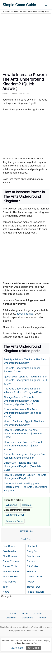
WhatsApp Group (15, 514)
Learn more (17, 648)
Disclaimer (11, 617)
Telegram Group (14, 521)
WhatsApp (11, 505)
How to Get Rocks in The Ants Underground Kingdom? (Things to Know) (23, 433)
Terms (25, 613)
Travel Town (33, 586)
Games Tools (10, 566)
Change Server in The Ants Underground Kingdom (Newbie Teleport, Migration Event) (21, 401)
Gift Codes (32, 566)
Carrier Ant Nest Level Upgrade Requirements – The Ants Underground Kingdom (25, 487)
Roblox (30, 581)
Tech (5, 586)
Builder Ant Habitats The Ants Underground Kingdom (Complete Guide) (22, 466)
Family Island (34, 556)
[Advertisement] (26, 42)
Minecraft (32, 571)
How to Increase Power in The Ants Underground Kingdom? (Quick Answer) (23, 446)
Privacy (42, 617)
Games (14, 93)
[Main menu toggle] (46, 5)
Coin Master (9, 551)
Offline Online (34, 576)
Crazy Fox (32, 551)
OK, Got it (33, 648)
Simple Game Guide (19, 5)
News (6, 591)
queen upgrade (25, 313)
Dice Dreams (10, 556)
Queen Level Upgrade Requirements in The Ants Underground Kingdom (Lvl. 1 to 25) (25, 380)
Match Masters (11, 571)
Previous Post (26, 531)
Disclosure (27, 617)
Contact (38, 613)
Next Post (26, 539)
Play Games (9, 581)
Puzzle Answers (35, 591)
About (13, 613)
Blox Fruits (32, 546)
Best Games (9, 546)
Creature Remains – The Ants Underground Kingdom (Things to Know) (22, 413)
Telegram (26, 505)
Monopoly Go (10, 576)
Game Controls (11, 561)
